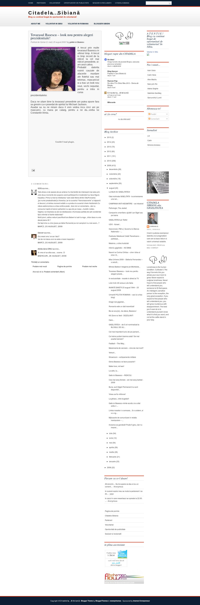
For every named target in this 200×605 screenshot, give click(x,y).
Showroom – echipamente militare (122, 357)
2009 (109, 165)
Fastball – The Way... (117, 343)
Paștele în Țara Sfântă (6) (116, 73)
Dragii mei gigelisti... (117, 302)
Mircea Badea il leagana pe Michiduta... (124, 266)
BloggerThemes (101, 601)
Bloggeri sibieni (102, 23)
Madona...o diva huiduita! (119, 243)
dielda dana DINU (45, 248)
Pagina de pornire (64, 266)
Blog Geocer (112, 71)
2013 (109, 146)
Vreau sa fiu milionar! (117, 394)
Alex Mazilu (152, 79)
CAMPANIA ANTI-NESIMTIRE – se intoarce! (126, 203)
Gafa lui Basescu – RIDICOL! (120, 375)
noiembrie (113, 174)
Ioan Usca (151, 70)
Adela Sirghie (152, 88)
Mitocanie (111, 102)
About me (35, 23)
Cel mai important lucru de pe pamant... (124, 331)
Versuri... (112, 352)
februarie (113, 456)
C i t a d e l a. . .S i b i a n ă (53, 13)
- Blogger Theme (86, 601)
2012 (109, 151)
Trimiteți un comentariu (40, 262)
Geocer (41, 232)
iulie (111, 433)
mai (110, 442)
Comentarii (154, 119)
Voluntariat (54, 3)
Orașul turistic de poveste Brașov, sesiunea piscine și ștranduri (123, 63)
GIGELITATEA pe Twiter (118, 219)
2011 (109, 156)
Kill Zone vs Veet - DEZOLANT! (121, 315)
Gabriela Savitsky (154, 93)
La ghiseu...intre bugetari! (119, 398)
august (112, 188)
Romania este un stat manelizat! (121, 306)
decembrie (113, 169)
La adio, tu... (113, 370)
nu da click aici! (124, 119)
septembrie (113, 183)
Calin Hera (151, 75)
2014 (109, 142)
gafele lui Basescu (77, 42)
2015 (109, 137)
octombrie (113, 178)
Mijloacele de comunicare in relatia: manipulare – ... (123, 418)
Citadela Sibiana (122, 3)
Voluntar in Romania (78, 23)
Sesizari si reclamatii (102, 3)
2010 (109, 160)
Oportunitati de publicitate (76, 3)
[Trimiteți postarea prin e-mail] (33, 170)
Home (30, 3)
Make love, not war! (116, 366)
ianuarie (112, 461)
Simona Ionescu (153, 145)
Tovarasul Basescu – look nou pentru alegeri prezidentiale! (62, 36)
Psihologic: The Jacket (118, 208)
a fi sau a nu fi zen (114, 95)
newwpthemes (115, 601)
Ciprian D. (154, 226)
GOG (40, 188)
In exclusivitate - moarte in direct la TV (124, 278)
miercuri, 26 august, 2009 (52, 256)
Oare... (111, 320)
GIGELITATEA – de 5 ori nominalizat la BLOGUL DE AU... (124, 325)
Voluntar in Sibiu (54, 23)
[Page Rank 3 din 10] (124, 43)
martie (111, 452)
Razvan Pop (112, 81)
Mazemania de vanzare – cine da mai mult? (126, 348)
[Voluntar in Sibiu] (148, 54)
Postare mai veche (89, 266)
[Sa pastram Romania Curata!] (156, 162)
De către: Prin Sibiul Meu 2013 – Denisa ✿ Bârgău (122, 84)
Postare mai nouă (40, 266)
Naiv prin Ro (152, 84)
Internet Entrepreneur (141, 601)
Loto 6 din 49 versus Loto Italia (121, 283)
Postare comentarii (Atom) (54, 271)
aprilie (111, 447)
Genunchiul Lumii (154, 97)
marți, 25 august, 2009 (50, 226)
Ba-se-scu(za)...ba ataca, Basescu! (122, 311)
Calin (149, 140)
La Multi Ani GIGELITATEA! (119, 191)
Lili (148, 136)
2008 (109, 467)
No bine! (110, 59)
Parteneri (41, 3)
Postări (153, 114)
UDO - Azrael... (115, 224)
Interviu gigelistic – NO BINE (120, 247)
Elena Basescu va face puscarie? (122, 361)
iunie (111, 438)
